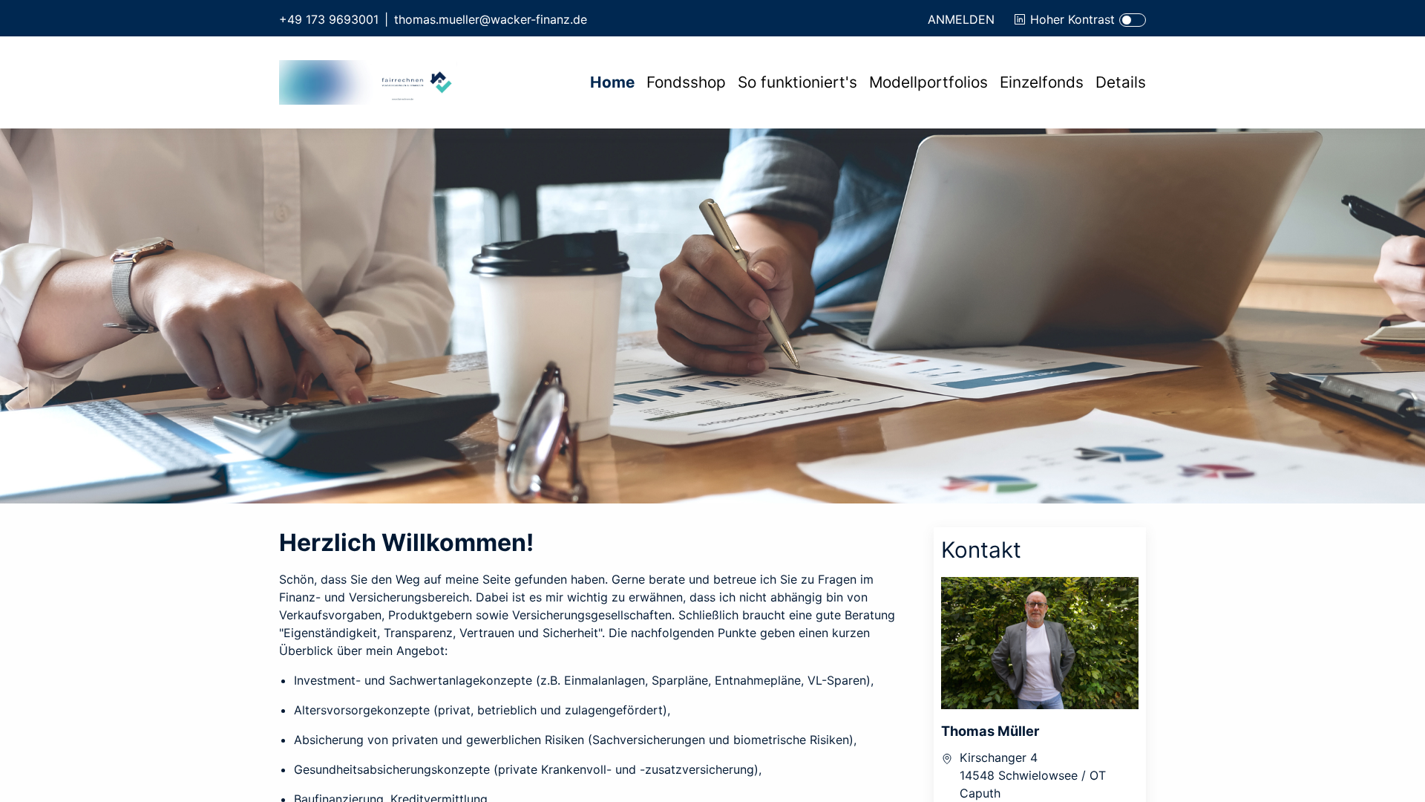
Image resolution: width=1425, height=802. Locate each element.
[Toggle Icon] (1132, 20)
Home (612, 82)
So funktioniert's (797, 82)
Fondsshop (686, 82)
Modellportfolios (928, 82)
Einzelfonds (1042, 82)
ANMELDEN (961, 19)
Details (1120, 82)
